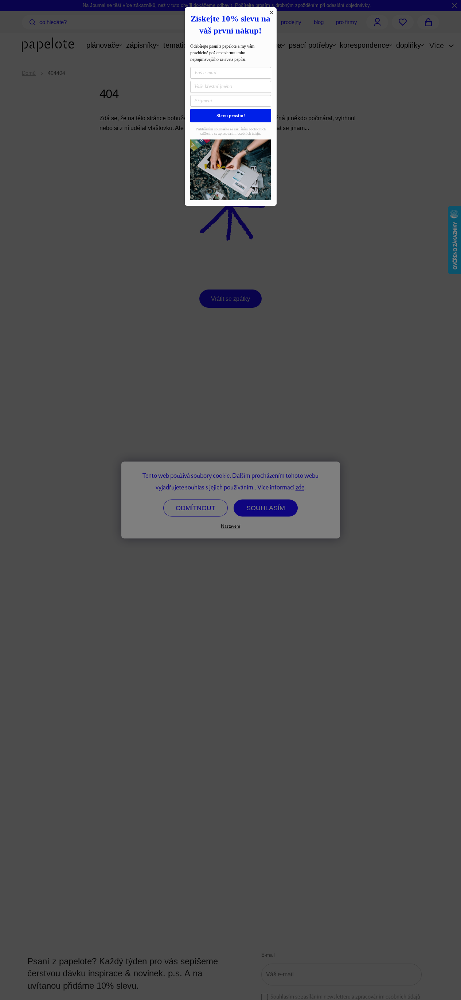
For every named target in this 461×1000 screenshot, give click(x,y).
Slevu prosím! (230, 115)
